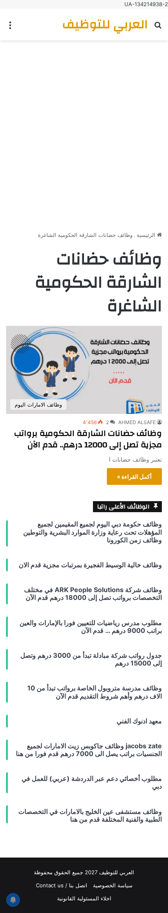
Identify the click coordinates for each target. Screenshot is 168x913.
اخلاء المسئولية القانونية (84, 898)
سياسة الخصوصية (113, 885)
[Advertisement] (84, 133)
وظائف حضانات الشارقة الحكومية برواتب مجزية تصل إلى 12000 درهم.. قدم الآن (88, 439)
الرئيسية (147, 235)
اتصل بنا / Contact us (61, 885)
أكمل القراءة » (134, 476)
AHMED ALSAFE (137, 422)
